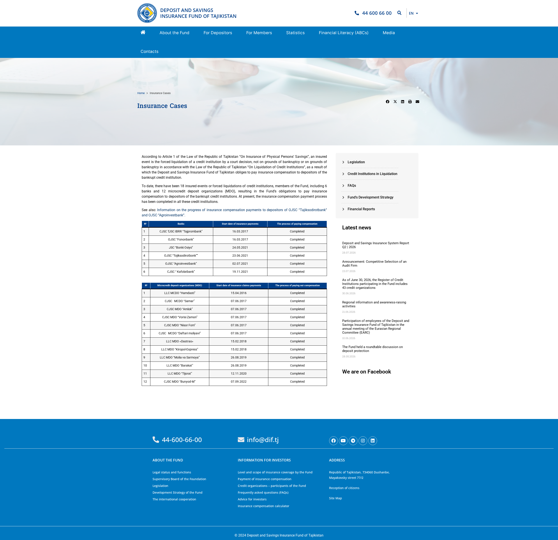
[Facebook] (333, 440)
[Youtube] (343, 440)
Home (141, 93)
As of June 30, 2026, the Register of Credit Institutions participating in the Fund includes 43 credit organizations (375, 284)
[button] (174, 33)
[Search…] (399, 13)
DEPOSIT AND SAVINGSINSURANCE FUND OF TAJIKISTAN (198, 13)
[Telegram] (353, 440)
